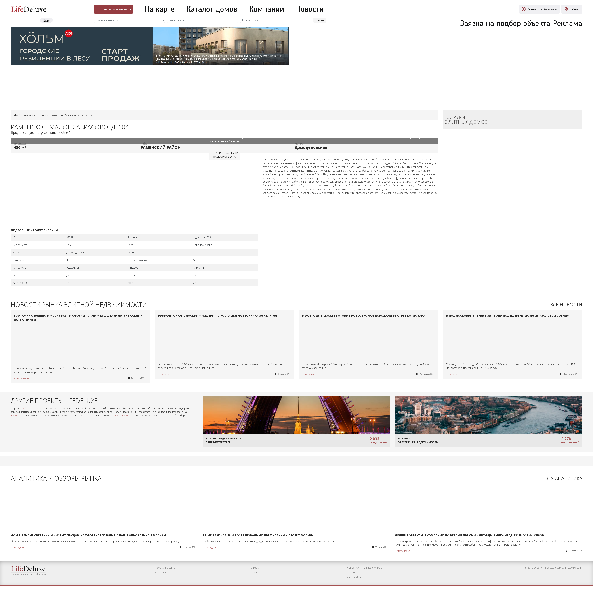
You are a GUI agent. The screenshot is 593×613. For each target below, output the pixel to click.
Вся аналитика (563, 478)
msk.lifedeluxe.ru (29, 408)
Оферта (255, 567)
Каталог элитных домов (466, 119)
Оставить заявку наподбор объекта (224, 154)
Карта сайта (354, 577)
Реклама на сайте (165, 567)
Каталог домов (211, 9)
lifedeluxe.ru (17, 415)
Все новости (566, 304)
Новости (310, 9)
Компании (266, 9)
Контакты (160, 572)
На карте (160, 9)
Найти (319, 20)
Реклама (567, 22)
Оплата (255, 572)
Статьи (351, 572)
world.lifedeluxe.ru (125, 415)
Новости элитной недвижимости (365, 567)
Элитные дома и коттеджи (33, 115)
